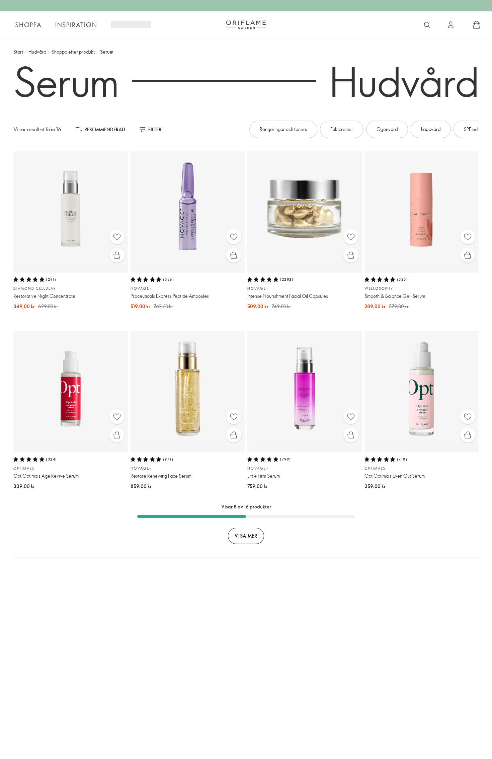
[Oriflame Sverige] (246, 24)
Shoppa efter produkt (73, 52)
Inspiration (76, 25)
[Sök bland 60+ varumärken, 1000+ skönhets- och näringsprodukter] (427, 25)
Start (18, 52)
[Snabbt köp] (117, 255)
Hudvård (37, 52)
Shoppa (28, 25)
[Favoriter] (117, 236)
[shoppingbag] (477, 25)
